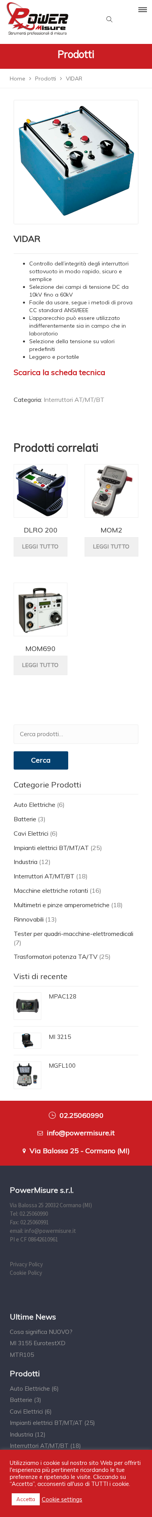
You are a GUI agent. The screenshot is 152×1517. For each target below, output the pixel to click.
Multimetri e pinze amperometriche (62, 905)
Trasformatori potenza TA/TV (55, 956)
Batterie (25, 819)
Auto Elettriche (34, 804)
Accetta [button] (25, 1499)
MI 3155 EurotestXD (37, 1343)
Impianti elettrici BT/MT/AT (51, 848)
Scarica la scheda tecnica (59, 372)
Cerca (41, 760)
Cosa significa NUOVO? (41, 1331)
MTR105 (22, 1354)
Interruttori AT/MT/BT (74, 399)
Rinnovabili (29, 919)
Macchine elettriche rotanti (51, 890)
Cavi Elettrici (31, 833)
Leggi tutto (40, 546)
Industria (25, 862)
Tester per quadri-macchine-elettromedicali (73, 933)
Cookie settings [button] (62, 1499)
